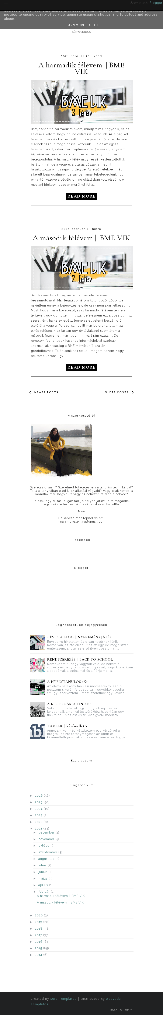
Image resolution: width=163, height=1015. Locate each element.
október (45, 845)
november (46, 839)
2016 (39, 941)
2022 (39, 822)
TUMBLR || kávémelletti (67, 726)
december (47, 832)
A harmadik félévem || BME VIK (81, 68)
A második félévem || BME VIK (81, 238)
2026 (39, 795)
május (43, 878)
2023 (39, 815)
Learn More (75, 25)
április (43, 885)
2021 (39, 828)
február (44, 891)
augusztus (46, 858)
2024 (39, 808)
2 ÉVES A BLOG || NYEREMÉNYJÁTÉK (79, 637)
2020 (39, 915)
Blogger (156, 2)
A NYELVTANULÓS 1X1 (67, 681)
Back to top (120, 1009)
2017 (39, 935)
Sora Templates (63, 998)
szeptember (48, 852)
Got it (94, 25)
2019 (39, 922)
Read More (81, 196)
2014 (39, 954)
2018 (39, 928)
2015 (39, 948)
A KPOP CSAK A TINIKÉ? (69, 704)
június (43, 872)
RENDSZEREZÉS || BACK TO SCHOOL (80, 659)
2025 (39, 802)
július (43, 865)
